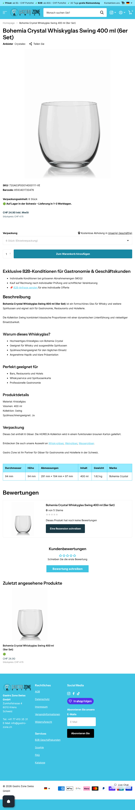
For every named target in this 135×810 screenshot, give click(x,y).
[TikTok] (78, 693)
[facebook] (74, 693)
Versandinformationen (47, 714)
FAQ (37, 754)
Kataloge (40, 762)
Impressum (41, 706)
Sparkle (39, 747)
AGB (37, 691)
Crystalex (20, 43)
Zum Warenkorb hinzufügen (73, 253)
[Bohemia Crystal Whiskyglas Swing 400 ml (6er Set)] (29, 614)
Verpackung (67, 233)
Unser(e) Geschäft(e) (120, 233)
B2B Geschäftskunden (47, 739)
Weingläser (71, 443)
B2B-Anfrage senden (26, 287)
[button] (11, 251)
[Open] (9, 801)
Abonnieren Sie (80, 733)
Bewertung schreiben (68, 569)
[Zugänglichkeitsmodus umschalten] (123, 3)
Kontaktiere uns (112, 3)
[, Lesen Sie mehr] (113, 13)
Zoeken (102, 12)
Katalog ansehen (5, 12)
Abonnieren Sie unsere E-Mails (81, 712)
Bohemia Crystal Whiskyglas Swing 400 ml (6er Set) (28, 647)
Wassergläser (86, 443)
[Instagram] (68, 693)
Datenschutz (42, 699)
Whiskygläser (56, 443)
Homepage (9, 22)
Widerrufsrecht (43, 721)
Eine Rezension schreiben (65, 528)
